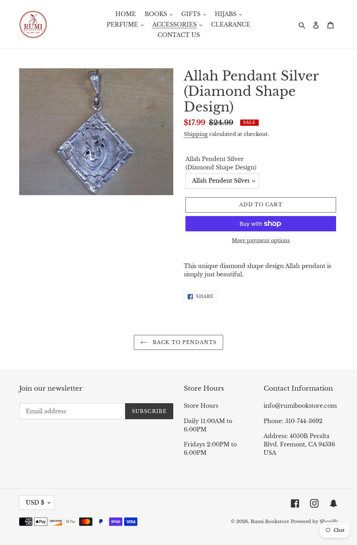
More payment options (261, 240)
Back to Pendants (184, 342)
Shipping (196, 134)
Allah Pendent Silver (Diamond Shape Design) (220, 163)
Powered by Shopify (314, 521)
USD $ (35, 502)
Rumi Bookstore (270, 521)
